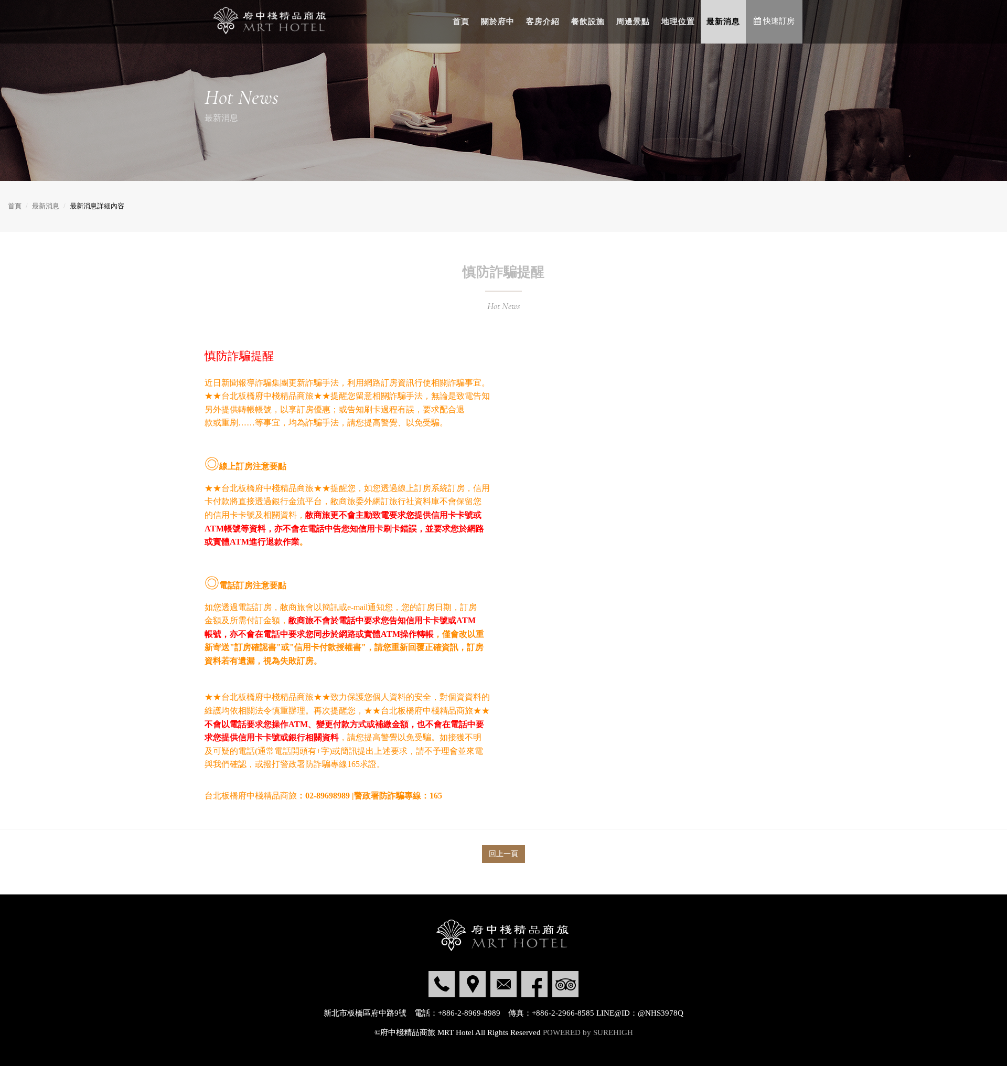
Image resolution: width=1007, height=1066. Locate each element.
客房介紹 (543, 21)
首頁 (461, 21)
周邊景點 (633, 21)
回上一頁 (503, 854)
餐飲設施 (588, 21)
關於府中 (498, 21)
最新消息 (723, 21)
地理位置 (678, 21)
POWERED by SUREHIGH (588, 1032)
